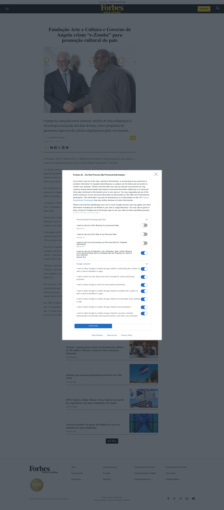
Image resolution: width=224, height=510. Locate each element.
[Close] (156, 175)
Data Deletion (97, 335)
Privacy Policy (126, 335)
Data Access (112, 335)
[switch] (144, 225)
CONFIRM (93, 326)
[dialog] (112, 255)
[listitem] (112, 219)
